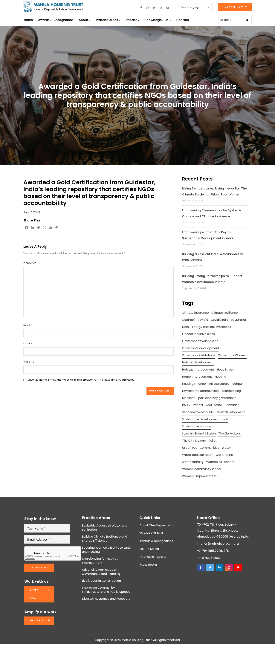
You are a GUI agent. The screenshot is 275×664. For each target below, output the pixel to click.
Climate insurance (195, 312)
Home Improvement (197, 376)
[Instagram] (229, 567)
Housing (220, 376)
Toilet (212, 440)
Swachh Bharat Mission (199, 433)
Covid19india (219, 320)
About (83, 20)
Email (27, 343)
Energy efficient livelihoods (211, 327)
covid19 (203, 320)
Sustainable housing (196, 426)
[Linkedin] (219, 567)
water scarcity (193, 462)
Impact (131, 20)
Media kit (36, 620)
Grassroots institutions (198, 355)
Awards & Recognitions (56, 20)
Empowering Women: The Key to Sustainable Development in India (207, 235)
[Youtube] (238, 567)
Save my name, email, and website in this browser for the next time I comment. (81, 380)
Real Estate (213, 405)
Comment (30, 263)
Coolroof (188, 320)
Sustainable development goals (205, 419)
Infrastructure (218, 384)
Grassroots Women (232, 355)
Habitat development (198, 362)
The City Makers (194, 440)
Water (226, 448)
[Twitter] (210, 567)
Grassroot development (200, 341)
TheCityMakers (229, 433)
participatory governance (217, 398)
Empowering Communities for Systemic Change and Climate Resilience (212, 213)
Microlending (231, 391)
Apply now (34, 594)
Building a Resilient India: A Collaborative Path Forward (213, 257)
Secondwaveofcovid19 (198, 412)
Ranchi (198, 405)
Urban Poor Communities (200, 448)
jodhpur (237, 384)
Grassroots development (200, 348)
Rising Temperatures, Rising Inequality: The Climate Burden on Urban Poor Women (214, 191)
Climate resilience (224, 312)
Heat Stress (225, 369)
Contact (182, 20)
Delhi (185, 327)
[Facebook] (200, 567)
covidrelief (238, 320)
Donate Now (234, 6)
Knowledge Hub (156, 20)
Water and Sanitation (197, 455)
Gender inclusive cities (198, 334)
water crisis (224, 455)
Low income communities (200, 391)
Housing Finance (194, 384)
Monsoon (188, 398)
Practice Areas (107, 20)
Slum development (231, 412)
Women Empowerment (199, 476)
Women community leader (201, 469)
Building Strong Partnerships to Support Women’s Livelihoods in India (212, 279)
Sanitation (232, 405)
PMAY (186, 405)
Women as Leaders (220, 462)
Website (28, 361)
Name (27, 325)
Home (28, 20)
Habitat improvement (198, 369)
